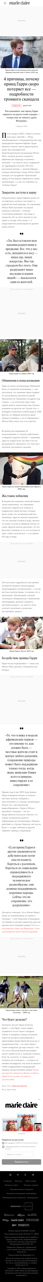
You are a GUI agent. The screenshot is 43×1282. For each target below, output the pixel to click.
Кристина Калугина (19, 1086)
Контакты (18, 1181)
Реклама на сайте (11, 1185)
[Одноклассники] (25, 1175)
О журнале (8, 1181)
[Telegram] (32, 1175)
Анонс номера (31, 1181)
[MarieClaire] (19, 3)
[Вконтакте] (17, 1175)
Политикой (10, 1146)
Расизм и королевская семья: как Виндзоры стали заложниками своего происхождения (21, 928)
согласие (11, 1143)
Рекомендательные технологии (14, 1198)
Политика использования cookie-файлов (21, 1193)
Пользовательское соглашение (21, 1189)
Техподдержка (32, 1198)
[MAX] (10, 1175)
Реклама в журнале (31, 1185)
